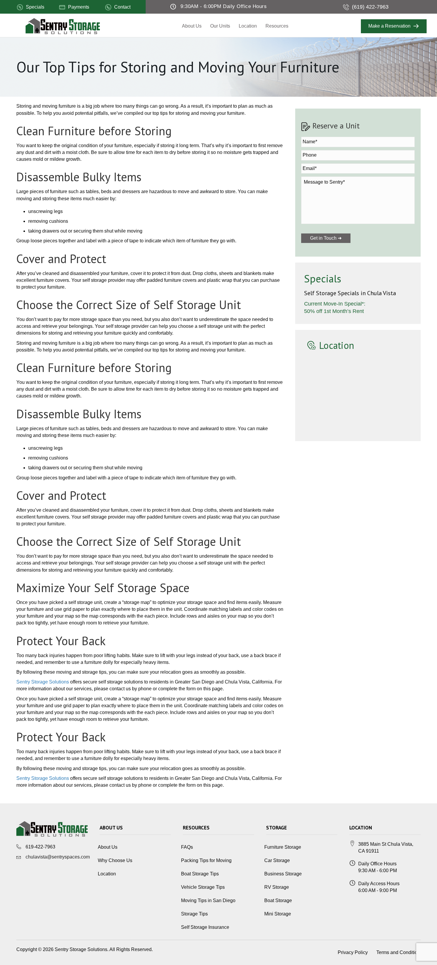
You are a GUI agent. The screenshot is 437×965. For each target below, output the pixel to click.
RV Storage (276, 887)
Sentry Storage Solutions (42, 681)
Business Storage (283, 873)
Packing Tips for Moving (206, 860)
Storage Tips (194, 913)
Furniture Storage (282, 847)
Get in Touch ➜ (326, 238)
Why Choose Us (115, 860)
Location (248, 25)
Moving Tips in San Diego (208, 900)
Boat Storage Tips (200, 873)
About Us (192, 25)
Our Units (220, 25)
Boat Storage (278, 900)
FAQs (187, 847)
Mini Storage (277, 913)
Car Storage (277, 860)
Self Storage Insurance (205, 927)
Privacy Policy (353, 952)
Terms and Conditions (399, 952)
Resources (276, 25)
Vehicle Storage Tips (203, 887)
